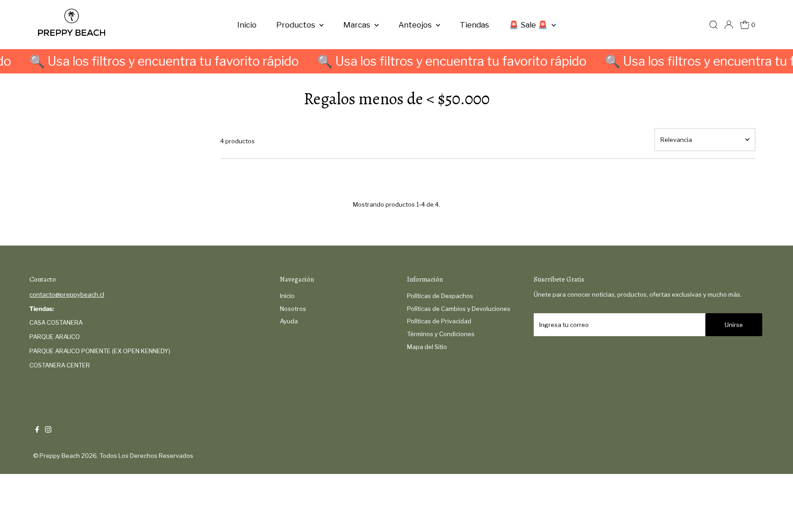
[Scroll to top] (774, 494)
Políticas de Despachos (440, 295)
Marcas (357, 24)
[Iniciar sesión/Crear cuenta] (729, 25)
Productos (296, 24)
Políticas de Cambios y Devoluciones (458, 308)
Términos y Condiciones (441, 334)
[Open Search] (713, 25)
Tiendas (474, 24)
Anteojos (416, 24)
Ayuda (289, 321)
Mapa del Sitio (427, 346)
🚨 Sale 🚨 (529, 24)
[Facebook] (37, 430)
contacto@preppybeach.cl (66, 294)
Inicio (247, 24)
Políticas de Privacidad (439, 321)
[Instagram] (48, 430)
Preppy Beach (59, 455)
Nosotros (293, 308)
